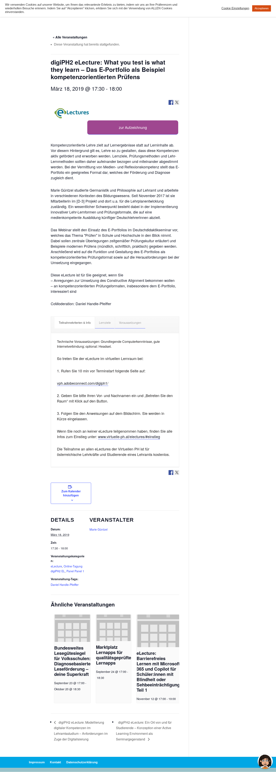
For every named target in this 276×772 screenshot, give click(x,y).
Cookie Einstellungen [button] (235, 8)
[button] (72, 113)
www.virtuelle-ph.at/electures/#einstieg (129, 436)
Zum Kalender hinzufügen (71, 493)
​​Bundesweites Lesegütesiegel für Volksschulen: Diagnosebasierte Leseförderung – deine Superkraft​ (72, 661)
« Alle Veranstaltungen (70, 37)
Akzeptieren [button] (262, 8)
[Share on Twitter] (176, 102)
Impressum (37, 762)
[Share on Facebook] (171, 102)
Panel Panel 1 (75, 571)
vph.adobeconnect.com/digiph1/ (82, 383)
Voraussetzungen (130, 323)
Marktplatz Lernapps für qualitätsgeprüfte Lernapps (113, 655)
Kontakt (55, 762)
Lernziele (105, 323)
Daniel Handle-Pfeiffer (65, 585)
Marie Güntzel (98, 529)
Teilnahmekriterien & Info (75, 323)
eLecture (56, 566)
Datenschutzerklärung (82, 762)
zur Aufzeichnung (133, 127)
